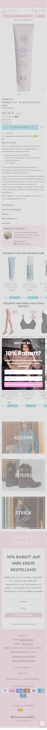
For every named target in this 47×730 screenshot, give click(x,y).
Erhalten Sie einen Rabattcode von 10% (23, 384)
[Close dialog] (42, 340)
